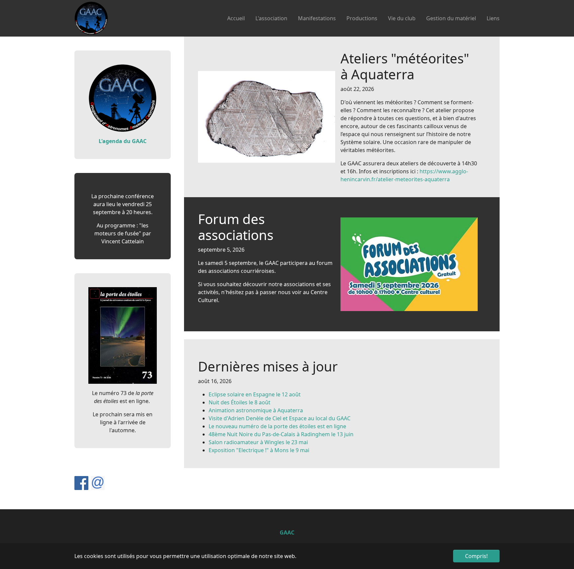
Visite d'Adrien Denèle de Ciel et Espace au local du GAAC (279, 418)
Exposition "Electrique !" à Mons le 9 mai (259, 450)
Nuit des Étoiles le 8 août (239, 402)
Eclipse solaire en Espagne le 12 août (255, 394)
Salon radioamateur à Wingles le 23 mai (258, 442)
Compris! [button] (476, 556)
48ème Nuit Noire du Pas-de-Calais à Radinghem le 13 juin (281, 434)
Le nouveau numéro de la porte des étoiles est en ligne (277, 426)
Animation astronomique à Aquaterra (256, 410)
